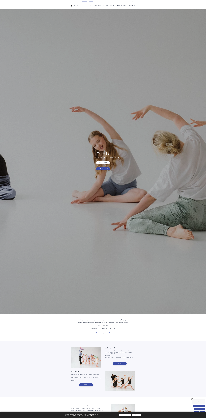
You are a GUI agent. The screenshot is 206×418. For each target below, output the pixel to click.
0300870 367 (91, 1)
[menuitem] (91, 5)
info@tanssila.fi (84, 1)
